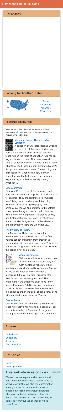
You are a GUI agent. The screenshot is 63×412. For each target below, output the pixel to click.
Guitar (8, 363)
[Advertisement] (31, 52)
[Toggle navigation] (57, 4)
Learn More (11, 404)
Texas (46, 101)
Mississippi (45, 111)
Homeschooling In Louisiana (20, 3)
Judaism (9, 341)
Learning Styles (13, 366)
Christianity (11, 337)
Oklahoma (45, 104)
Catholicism (11, 334)
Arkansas (46, 107)
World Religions (13, 344)
